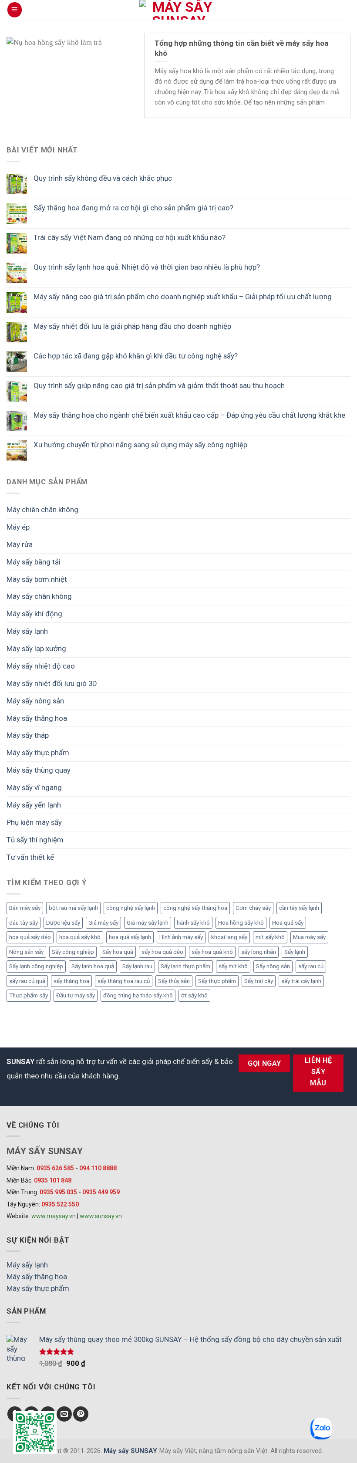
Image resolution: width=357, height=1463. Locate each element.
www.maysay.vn (53, 1216)
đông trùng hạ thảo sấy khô (138, 995)
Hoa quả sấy (287, 922)
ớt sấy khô (194, 995)
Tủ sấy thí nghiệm (35, 839)
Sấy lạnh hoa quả (92, 966)
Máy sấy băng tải (34, 561)
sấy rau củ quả (27, 981)
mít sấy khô (270, 937)
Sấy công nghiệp (73, 952)
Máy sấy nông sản (35, 700)
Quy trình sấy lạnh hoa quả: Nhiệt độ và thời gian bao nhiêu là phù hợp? (147, 267)
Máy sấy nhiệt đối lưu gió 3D (52, 683)
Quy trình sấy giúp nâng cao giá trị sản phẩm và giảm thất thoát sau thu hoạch (159, 385)
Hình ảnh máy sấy (181, 937)
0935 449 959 (101, 1192)
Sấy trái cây (258, 981)
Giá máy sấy (103, 922)
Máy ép (18, 527)
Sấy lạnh (294, 952)
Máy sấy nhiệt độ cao (41, 666)
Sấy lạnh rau (137, 966)
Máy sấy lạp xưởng (36, 648)
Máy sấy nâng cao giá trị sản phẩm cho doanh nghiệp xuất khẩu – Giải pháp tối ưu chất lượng (183, 296)
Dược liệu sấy (63, 922)
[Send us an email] (64, 1414)
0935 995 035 (58, 1192)
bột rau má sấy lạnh (73, 908)
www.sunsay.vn (101, 1216)
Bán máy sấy (24, 908)
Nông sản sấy (26, 952)
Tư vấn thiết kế (30, 857)
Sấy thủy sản (174, 981)
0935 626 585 (55, 1168)
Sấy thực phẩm (217, 981)
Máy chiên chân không (42, 509)
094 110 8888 (98, 1168)
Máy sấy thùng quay (39, 770)
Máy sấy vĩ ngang (34, 787)
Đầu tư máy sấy (75, 995)
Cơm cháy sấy (253, 908)
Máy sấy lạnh (27, 631)
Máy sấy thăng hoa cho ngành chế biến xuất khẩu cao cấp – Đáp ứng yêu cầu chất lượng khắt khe (189, 415)
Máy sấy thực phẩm (38, 752)
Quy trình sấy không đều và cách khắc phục (103, 178)
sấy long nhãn (258, 952)
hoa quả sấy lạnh (130, 937)
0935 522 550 (60, 1204)
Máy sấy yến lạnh (34, 805)
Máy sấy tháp (28, 735)
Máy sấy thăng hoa (37, 718)
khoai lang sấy (229, 937)
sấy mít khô (233, 966)
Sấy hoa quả (117, 952)
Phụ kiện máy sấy (34, 822)
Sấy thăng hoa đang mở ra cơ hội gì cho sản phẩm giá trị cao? (133, 207)
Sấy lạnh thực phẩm (185, 966)
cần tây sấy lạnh (299, 908)
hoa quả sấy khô (80, 937)
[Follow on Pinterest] (80, 1414)
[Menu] (14, 9)
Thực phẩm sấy (28, 995)
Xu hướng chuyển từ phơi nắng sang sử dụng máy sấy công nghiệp (140, 444)
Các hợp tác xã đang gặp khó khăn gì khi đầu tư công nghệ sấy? (136, 355)
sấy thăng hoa (71, 981)
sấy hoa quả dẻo (162, 952)
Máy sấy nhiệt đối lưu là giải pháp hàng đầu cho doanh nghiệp (132, 326)
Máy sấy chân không (39, 596)
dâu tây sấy (23, 922)
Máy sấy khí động (34, 613)
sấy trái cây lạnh (301, 981)
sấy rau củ (310, 966)
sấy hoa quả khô (212, 952)
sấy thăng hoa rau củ (124, 981)
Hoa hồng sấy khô (241, 922)
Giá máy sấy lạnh (147, 922)
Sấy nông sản (273, 966)
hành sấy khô (193, 922)
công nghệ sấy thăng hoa (195, 908)
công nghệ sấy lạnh (130, 908)
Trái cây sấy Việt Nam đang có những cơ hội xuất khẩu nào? (130, 237)
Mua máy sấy (309, 937)
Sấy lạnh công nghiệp (36, 966)
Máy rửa (20, 544)
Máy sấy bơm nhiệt (37, 579)
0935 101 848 (52, 1180)
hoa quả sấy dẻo (30, 937)
